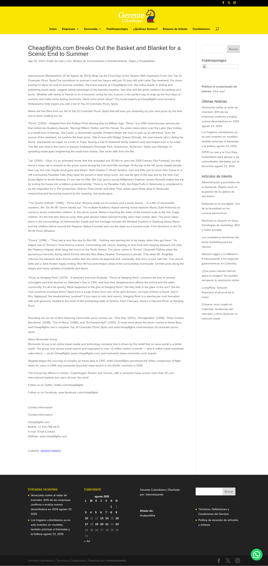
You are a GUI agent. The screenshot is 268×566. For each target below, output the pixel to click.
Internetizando (154, 494)
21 (106, 524)
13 (101, 518)
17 (86, 524)
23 (117, 524)
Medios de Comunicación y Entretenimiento (100, 61)
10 (86, 518)
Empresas (68, 29)
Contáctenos (201, 29)
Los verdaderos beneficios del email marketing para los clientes (220, 242)
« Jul (87, 541)
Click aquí (219, 91)
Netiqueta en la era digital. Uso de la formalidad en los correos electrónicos (221, 208)
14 (106, 518)
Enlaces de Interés (175, 29)
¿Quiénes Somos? (145, 29)
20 (101, 524)
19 (96, 524)
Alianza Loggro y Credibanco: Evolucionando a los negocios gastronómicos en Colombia (220, 258)
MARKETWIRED (51, 451)
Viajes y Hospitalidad (141, 61)
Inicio (53, 29)
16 (117, 518)
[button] (257, 554)
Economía (91, 29)
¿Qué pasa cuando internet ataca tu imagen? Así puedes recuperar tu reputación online (220, 275)
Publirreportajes (117, 29)
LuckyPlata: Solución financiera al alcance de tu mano (218, 292)
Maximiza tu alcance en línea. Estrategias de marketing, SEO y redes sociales (221, 225)
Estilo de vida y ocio (59, 61)
